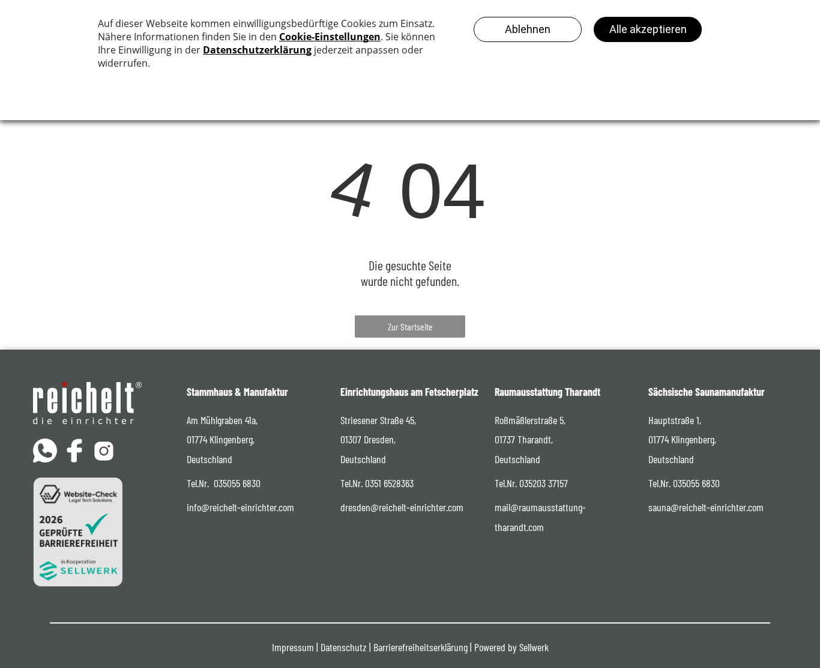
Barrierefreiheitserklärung (420, 647)
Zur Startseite (410, 326)
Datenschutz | (346, 647)
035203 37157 (543, 483)
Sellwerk (534, 647)
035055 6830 (237, 483)
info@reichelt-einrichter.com (240, 507)
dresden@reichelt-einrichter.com (401, 507)
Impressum (293, 647)
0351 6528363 (389, 483)
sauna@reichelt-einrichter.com (706, 507)
